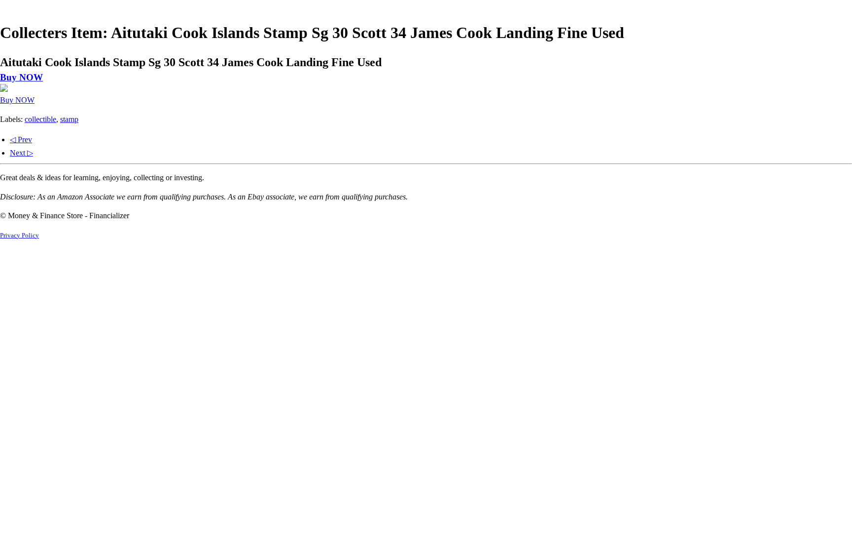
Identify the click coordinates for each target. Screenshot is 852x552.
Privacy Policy (19, 235)
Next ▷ (21, 153)
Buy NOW (21, 77)
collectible (40, 119)
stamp (69, 119)
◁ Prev (21, 139)
